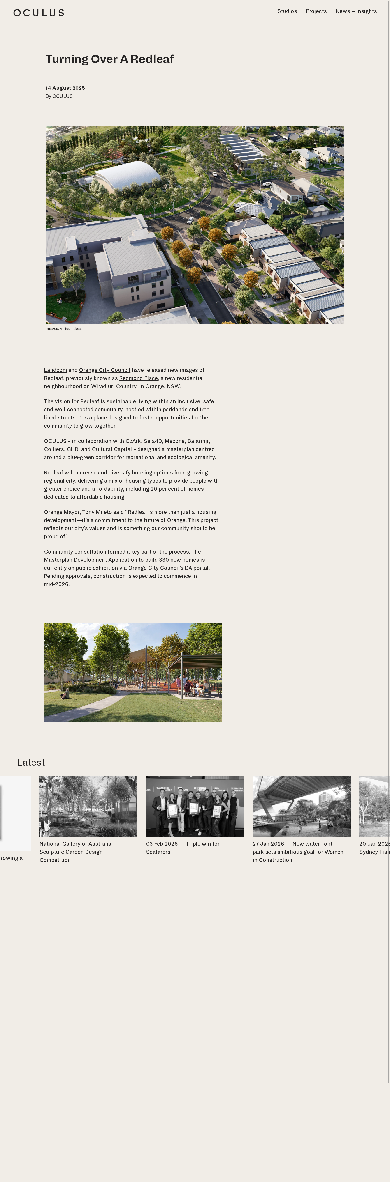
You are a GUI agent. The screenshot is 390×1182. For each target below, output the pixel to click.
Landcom (55, 370)
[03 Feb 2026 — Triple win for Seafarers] (195, 817)
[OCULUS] (38, 13)
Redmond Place (138, 378)
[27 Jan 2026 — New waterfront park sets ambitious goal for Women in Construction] (302, 821)
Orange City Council (104, 370)
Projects (316, 11)
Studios (287, 11)
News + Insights (356, 11)
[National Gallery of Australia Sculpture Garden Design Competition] (88, 821)
